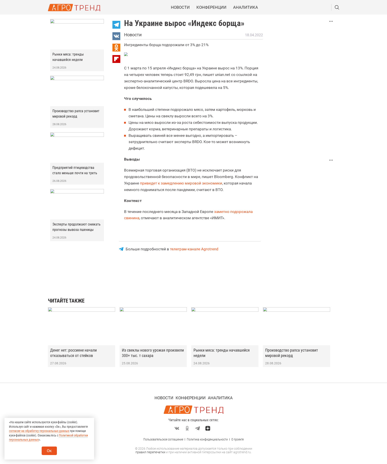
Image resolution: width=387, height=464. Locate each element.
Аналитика (245, 7)
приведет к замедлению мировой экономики (181, 183)
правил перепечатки (150, 452)
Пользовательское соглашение (163, 439)
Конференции (211, 7)
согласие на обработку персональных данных (39, 431)
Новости (180, 7)
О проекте (237, 439)
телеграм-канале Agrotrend (194, 249)
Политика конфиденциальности (207, 439)
